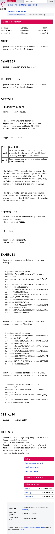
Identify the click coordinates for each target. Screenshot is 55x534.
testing (28, 492)
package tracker (32, 467)
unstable (29, 496)
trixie (27, 488)
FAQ (35, 5)
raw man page (31, 471)
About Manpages (23, 5)
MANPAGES (11, 1)
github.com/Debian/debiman (34, 527)
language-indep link (34, 463)
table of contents (34, 477)
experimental (13, 15)
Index (10, 5)
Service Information (17, 11)
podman (22, 15)
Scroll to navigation (12, 22)
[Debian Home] (3, 5)
